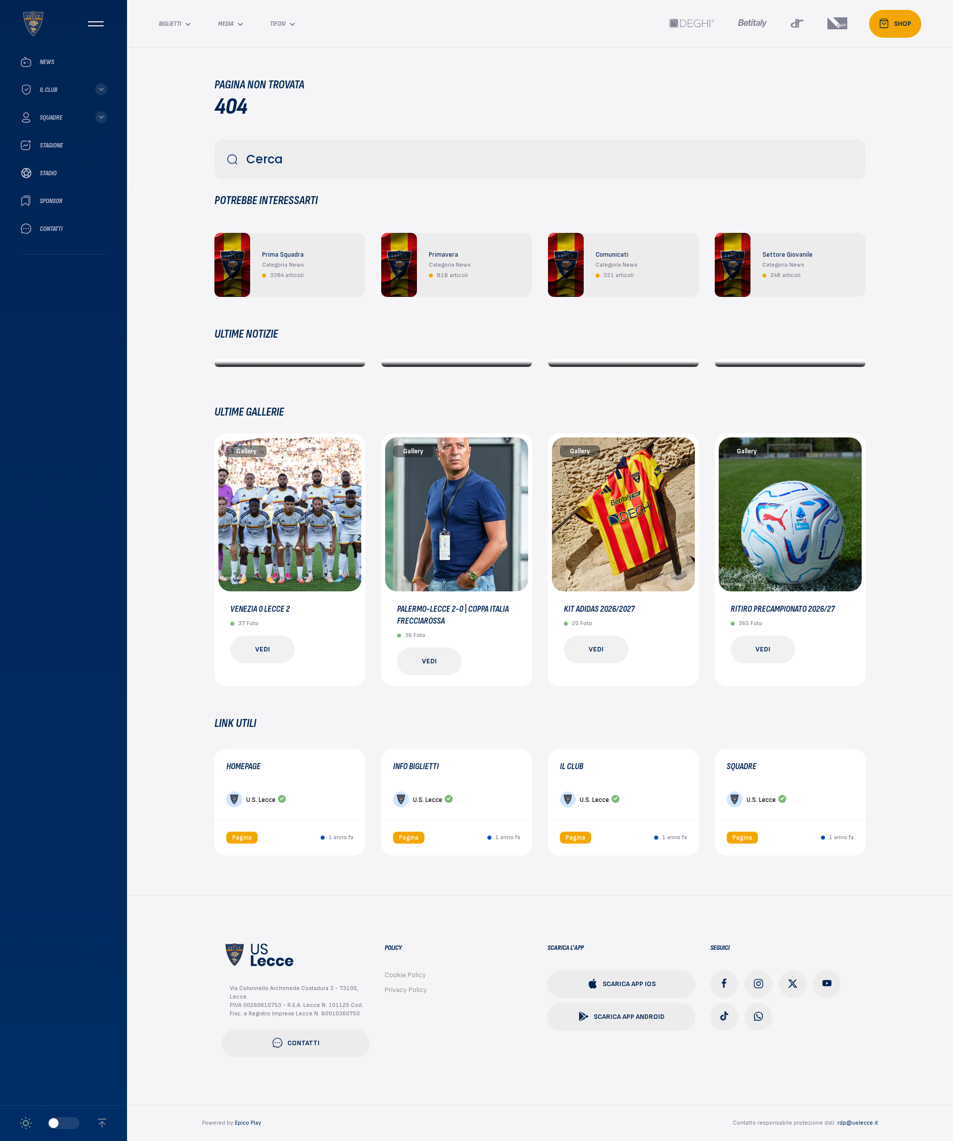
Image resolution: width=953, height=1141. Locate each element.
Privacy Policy (406, 990)
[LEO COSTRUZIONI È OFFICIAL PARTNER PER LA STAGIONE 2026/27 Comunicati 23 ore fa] (623, 363)
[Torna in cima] (102, 1123)
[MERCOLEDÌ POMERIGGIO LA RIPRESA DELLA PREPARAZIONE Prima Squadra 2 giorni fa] (790, 363)
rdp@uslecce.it (857, 1123)
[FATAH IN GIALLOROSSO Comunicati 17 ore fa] (456, 363)
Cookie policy (405, 975)
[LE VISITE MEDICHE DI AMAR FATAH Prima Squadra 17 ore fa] (289, 363)
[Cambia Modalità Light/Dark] (49, 1123)
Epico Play (248, 1123)
